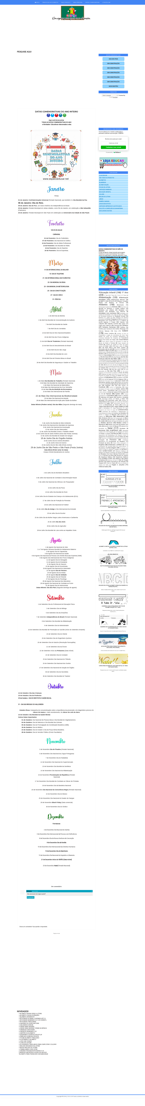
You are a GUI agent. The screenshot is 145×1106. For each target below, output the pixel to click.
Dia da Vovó (104, 357)
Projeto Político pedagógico (119, 443)
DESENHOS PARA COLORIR (106, 350)
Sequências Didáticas (122, 457)
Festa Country (110, 389)
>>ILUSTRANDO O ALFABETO (27, 1039)
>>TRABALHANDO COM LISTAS (28, 1049)
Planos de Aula (124, 436)
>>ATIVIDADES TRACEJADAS (27, 1021)
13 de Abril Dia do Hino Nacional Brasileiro (56, 333)
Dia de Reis (103, 360)
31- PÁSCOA (56, 299)
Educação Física (109, 381)
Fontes (117, 394)
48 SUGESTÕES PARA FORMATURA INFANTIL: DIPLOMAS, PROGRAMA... (113, 647)
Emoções (126, 382)
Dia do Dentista (110, 363)
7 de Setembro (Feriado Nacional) (56, 617)
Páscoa (115, 433)
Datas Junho (119, 346)
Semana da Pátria (108, 455)
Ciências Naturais (104, 331)
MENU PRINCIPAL (77, 2)
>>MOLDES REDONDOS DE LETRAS (29, 1046)
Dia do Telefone (112, 368)
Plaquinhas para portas (114, 438)
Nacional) (56, 777)
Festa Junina (120, 389)
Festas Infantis (122, 390)
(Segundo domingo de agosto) (56, 587)
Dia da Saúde (125, 355)
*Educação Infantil (107, 292)
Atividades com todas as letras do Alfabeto (116, 314)
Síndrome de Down (112, 460)
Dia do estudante (120, 363)
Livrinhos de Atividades (119, 413)
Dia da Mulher (108, 355)
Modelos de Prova (123, 419)
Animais (114, 307)
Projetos (101, 444)
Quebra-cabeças (122, 446)
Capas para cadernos (105, 325)
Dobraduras (109, 377)
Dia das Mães (112, 359)
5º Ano (124, 295)
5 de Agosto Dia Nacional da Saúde (56, 553)
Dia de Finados (124, 359)
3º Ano (112, 295)
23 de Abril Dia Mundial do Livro (56, 354)
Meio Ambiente (103, 418)
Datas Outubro (121, 347)
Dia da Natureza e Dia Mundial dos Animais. (42, 722)
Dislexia (113, 375)
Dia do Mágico (118, 364)
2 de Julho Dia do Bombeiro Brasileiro (56, 473)
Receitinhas (102, 448)
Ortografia (110, 432)
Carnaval (116, 325)
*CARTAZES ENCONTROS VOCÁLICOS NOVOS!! (33, 1052)
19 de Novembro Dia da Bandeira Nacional (56, 785)
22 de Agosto (56, 570)
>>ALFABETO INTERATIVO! (27, 1017)
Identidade (101, 400)
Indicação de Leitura (115, 401)
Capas (123, 323)
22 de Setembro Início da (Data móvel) (57, 651)
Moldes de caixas (112, 421)
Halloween (104, 397)
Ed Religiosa (119, 379)
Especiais (116, 384)
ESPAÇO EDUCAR (68, 1096)
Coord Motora (123, 339)
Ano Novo (123, 307)
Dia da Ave (120, 352)
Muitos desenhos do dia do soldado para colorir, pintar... (113, 566)
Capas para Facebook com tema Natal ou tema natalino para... (113, 666)
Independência (103, 402)
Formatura (110, 395)
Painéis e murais (105, 433)
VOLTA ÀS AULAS (56, 230)
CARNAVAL (56, 234)
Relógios (101, 452)
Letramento (105, 411)
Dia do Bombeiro (112, 362)
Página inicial (56, 933)
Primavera (113, 440)
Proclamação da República (117, 441)
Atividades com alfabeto (106, 310)
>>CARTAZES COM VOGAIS (27, 1030)
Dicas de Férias (123, 372)
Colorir (125, 331)
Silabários (118, 458)
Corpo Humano (122, 343)
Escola (102, 384)
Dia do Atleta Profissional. (56, 243)
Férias (56, 196)
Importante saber (113, 400)
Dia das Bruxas (116, 357)
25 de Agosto (56, 575)
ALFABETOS (102, 180)
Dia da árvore (110, 352)
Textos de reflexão (122, 463)
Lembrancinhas (123, 410)
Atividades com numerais (107, 313)
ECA (103, 379)
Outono (126, 432)
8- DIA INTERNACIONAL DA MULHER (57, 270)
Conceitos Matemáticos (119, 336)
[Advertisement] (69, 36)
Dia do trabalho (122, 368)
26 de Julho (56, 522)
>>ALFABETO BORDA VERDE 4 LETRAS (30, 1013)
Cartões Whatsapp (120, 329)
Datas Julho (108, 346)
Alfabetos (103, 304)
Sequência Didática (106, 457)
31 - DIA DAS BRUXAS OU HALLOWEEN (30, 704)
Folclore (108, 394)
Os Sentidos (119, 432)
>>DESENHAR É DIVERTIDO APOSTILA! (30, 1034)
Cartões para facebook (105, 329)
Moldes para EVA (113, 424)
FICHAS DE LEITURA (104, 187)
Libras (109, 413)
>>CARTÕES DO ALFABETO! (27, 1033)
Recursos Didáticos (121, 451)
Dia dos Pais (111, 371)
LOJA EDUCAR (106, 2)
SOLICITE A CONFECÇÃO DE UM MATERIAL (111, 208)
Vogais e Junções (118, 465)
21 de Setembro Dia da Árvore (56, 647)
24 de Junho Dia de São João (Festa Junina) (56, 445)
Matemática (121, 416)
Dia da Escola (110, 353)
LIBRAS (101, 199)
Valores (101, 465)
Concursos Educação (104, 338)
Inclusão (124, 400)
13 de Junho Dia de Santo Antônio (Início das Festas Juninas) (56, 434)
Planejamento (102, 436)
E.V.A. (126, 377)
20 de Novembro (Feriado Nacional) (56, 790)
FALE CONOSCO (65, 2)
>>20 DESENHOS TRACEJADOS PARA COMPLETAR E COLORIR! (37, 1044)
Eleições (119, 382)
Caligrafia (101, 323)
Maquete (114, 414)
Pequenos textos (122, 435)
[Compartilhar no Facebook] (48, 115)
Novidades (122, 428)
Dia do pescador (110, 366)
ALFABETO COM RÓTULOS (106, 301)
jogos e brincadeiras (104, 408)
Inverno (124, 405)
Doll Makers (119, 377)
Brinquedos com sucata (106, 320)
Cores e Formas (110, 343)
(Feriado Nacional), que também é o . (58, 200)
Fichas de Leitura (112, 392)
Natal (110, 428)
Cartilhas (122, 327)
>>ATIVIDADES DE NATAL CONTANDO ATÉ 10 (32, 1018)
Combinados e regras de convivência (109, 335)
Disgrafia (101, 375)
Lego (114, 409)
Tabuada (123, 461)
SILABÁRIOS (102, 182)
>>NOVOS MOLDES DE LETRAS (28, 1047)
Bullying (117, 320)
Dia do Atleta (102, 361)
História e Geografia (122, 397)
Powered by (109, 152)
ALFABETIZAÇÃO (104, 185)
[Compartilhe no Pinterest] (56, 115)
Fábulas (124, 385)
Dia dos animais (103, 369)
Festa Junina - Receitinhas (107, 390)
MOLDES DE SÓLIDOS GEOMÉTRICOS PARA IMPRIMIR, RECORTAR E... (113, 526)
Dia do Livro (109, 364)
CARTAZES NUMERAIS (105, 189)
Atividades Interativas (106, 316)
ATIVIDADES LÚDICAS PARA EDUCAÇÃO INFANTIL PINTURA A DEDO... (113, 507)
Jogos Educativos (105, 406)
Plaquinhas (103, 438)
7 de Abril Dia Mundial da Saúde (56, 324)
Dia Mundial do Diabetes (111, 372)
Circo (115, 331)
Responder (30, 897)
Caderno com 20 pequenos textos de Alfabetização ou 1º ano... (113, 606)
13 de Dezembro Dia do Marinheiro (56, 851)
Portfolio (124, 438)
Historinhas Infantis (107, 398)
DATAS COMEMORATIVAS (92, 2)
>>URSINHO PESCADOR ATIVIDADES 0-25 (31, 1051)
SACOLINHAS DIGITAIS (105, 211)
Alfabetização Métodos (118, 299)
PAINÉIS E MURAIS (104, 201)
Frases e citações (123, 395)
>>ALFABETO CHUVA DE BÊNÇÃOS (29, 1015)
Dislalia (107, 375)
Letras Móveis (102, 413)
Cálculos (122, 322)
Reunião (120, 452)
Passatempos (111, 435)
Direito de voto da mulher (120, 374)
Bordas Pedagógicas (112, 319)
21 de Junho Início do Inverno (56, 443)
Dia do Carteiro (122, 361)
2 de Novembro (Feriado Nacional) (56, 749)
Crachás (108, 344)
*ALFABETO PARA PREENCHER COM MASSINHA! (33, 1054)
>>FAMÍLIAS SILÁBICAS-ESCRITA (29, 1036)
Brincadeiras (123, 319)
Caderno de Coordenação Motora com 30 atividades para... (113, 627)
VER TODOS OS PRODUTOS (106, 177)
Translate (115, 97)
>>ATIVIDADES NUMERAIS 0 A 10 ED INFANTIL (33, 1020)
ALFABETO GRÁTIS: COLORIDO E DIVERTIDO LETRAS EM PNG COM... (113, 547)
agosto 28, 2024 (35, 891)
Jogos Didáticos (119, 406)
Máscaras (109, 416)
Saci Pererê (119, 454)
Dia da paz (117, 355)
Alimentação (120, 305)
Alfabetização (105, 297)
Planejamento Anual (113, 436)
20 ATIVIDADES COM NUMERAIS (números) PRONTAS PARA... (113, 486)
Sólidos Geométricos (112, 461)
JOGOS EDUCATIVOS (105, 203)
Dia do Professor (120, 366)
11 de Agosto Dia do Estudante (56, 562)
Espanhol (108, 384)
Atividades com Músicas (117, 311)
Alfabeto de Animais (116, 302)
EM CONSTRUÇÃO (113, 63)
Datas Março (109, 347)
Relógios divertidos (110, 452)
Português (101, 440)
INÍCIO (38, 2)
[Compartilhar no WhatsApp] (64, 115)
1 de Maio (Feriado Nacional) (56, 381)
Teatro (113, 463)
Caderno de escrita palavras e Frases (113, 321)
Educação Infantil (120, 381)
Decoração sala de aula (105, 349)
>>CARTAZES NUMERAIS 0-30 (28, 1031)
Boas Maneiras (117, 317)
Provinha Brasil (112, 446)
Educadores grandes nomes (107, 382)
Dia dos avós (116, 369)
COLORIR (101, 194)
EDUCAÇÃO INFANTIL (105, 192)
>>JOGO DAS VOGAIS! (25, 1041)
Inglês (108, 403)
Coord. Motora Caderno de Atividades (111, 341)
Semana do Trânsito (122, 455)
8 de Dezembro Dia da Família (56, 842)
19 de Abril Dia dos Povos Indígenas (56, 337)
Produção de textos (104, 443)
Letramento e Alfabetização (118, 411)
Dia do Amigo (122, 360)
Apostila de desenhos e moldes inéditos (112, 308)
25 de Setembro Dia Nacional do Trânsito (57, 659)
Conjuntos (115, 338)
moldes (103, 421)
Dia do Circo (102, 363)
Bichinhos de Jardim (104, 317)
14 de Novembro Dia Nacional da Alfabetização (57, 770)
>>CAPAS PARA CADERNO (26, 1026)
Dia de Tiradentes (112, 360)
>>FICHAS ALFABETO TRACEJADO (29, 1038)
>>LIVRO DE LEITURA (25, 1043)
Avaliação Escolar (120, 316)
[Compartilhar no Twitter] (52, 115)
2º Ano (106, 295)
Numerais (102, 430)
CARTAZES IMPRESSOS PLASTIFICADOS (110, 206)
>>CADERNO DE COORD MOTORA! (29, 1023)
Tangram (101, 463)
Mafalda (101, 414)
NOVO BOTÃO (113, 86)
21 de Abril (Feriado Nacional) (56, 341)
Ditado (119, 375)
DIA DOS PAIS (113, 59)
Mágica (107, 414)
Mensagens (112, 419)
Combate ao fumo (121, 333)
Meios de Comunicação (116, 418)
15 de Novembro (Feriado (56, 775)
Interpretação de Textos (112, 405)
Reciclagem (112, 448)
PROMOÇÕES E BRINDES (115, 444)
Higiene (111, 397)
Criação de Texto (117, 344)
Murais (116, 426)
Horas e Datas (120, 399)
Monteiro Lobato (108, 426)
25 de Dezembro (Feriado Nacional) (56, 865)
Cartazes (125, 325)
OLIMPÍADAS (114, 430)
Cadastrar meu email (113, 147)
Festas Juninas (102, 392)
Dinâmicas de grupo (106, 374)
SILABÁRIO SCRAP (107, 458)
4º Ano (118, 295)
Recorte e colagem (114, 449)
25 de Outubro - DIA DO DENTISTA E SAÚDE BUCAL (34, 698)
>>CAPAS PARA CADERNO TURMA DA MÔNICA (33, 1028)
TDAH (108, 463)
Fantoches (118, 387)
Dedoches (117, 349)
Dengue (123, 349)
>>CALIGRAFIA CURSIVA (26, 1025)
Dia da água (120, 350)
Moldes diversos (106, 423)
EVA (116, 385)
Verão (107, 465)
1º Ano (125, 292)
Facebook (102, 387)
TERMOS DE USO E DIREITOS (50, 2)
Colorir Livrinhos (109, 333)
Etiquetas (107, 385)
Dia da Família (119, 353)
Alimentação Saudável (104, 307)
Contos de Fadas (110, 339)
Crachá (101, 344)
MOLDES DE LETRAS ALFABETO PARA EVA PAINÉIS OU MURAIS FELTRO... (113, 586)
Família (111, 387)
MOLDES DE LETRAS (104, 196)
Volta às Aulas (103, 466)
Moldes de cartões (123, 421)
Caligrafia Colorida (112, 323)
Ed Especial (110, 379)
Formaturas (56, 824)
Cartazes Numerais (109, 327)
